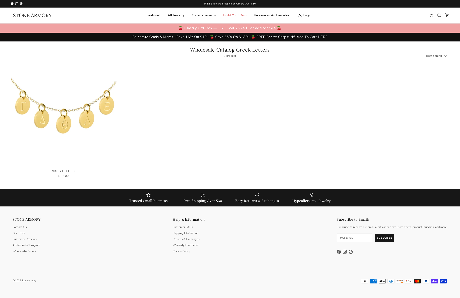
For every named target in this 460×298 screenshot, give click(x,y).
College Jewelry (204, 15)
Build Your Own (235, 15)
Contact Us (20, 227)
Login (303, 15)
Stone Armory (29, 280)
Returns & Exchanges (186, 239)
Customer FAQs (183, 227)
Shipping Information (185, 233)
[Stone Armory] (32, 15)
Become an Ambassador (271, 15)
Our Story (19, 233)
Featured (153, 15)
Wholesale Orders (24, 251)
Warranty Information (186, 245)
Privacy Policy (181, 251)
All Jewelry (176, 15)
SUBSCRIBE (384, 237)
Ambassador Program (26, 245)
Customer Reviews (25, 239)
